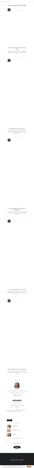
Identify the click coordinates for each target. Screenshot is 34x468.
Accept (29, 466)
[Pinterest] (17, 400)
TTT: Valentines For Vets (17, 289)
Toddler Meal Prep (15, 425)
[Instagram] (19, 400)
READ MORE (22, 393)
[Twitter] (15, 400)
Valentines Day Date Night (17, 369)
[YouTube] (20, 400)
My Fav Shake (14, 434)
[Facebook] (13, 400)
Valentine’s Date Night (17, 129)
